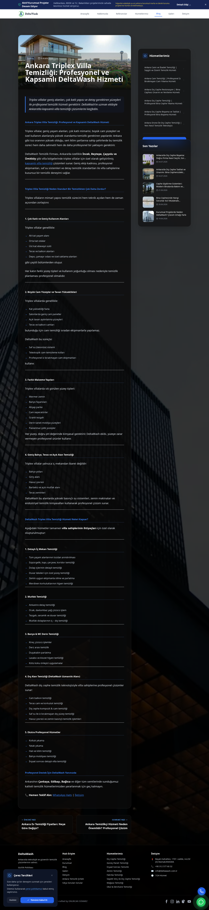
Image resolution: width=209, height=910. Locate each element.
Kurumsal (67, 863)
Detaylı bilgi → (184, 4)
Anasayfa (84, 13)
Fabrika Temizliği (115, 875)
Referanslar (121, 13)
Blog (158, 13)
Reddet (12, 900)
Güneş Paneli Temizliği (117, 863)
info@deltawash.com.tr (166, 871)
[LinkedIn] (178, 901)
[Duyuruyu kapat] (205, 4)
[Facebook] (166, 901)
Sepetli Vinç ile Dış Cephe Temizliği (123, 878)
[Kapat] (52, 875)
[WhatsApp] (201, 902)
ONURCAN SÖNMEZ (78, 901)
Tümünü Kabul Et (39, 900)
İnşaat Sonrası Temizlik (118, 867)
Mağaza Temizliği (115, 882)
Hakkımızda (102, 13)
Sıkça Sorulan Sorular (72, 882)
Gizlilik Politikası (25, 867)
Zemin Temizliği (114, 871)
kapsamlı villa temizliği (39, 163)
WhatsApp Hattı (62, 795)
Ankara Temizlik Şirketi (73, 878)
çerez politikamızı (34, 888)
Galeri (171, 13)
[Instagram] (172, 901)
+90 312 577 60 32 (163, 866)
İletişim (185, 13)
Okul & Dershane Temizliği (119, 886)
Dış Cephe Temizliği (116, 859)
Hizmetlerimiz (141, 13)
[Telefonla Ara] (202, 891)
